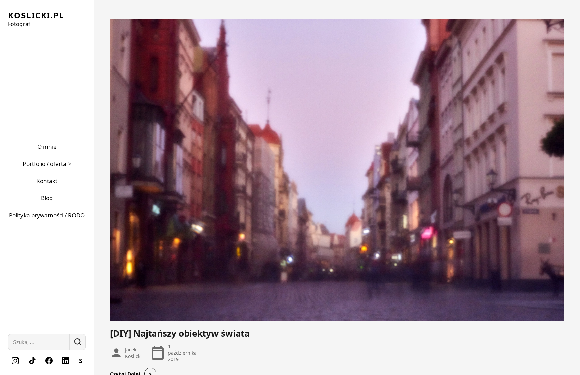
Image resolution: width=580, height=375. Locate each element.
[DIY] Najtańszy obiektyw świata (180, 333)
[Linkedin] (65, 360)
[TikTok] (32, 360)
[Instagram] (15, 360)
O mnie (47, 146)
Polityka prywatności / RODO (47, 215)
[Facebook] (49, 360)
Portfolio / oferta (44, 164)
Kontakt (46, 181)
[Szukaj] (77, 342)
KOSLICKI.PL (36, 15)
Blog (47, 198)
